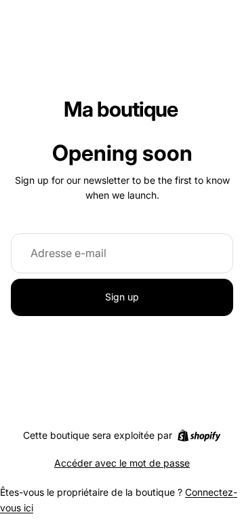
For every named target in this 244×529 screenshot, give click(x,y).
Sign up (122, 296)
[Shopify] (199, 435)
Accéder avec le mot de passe (122, 463)
